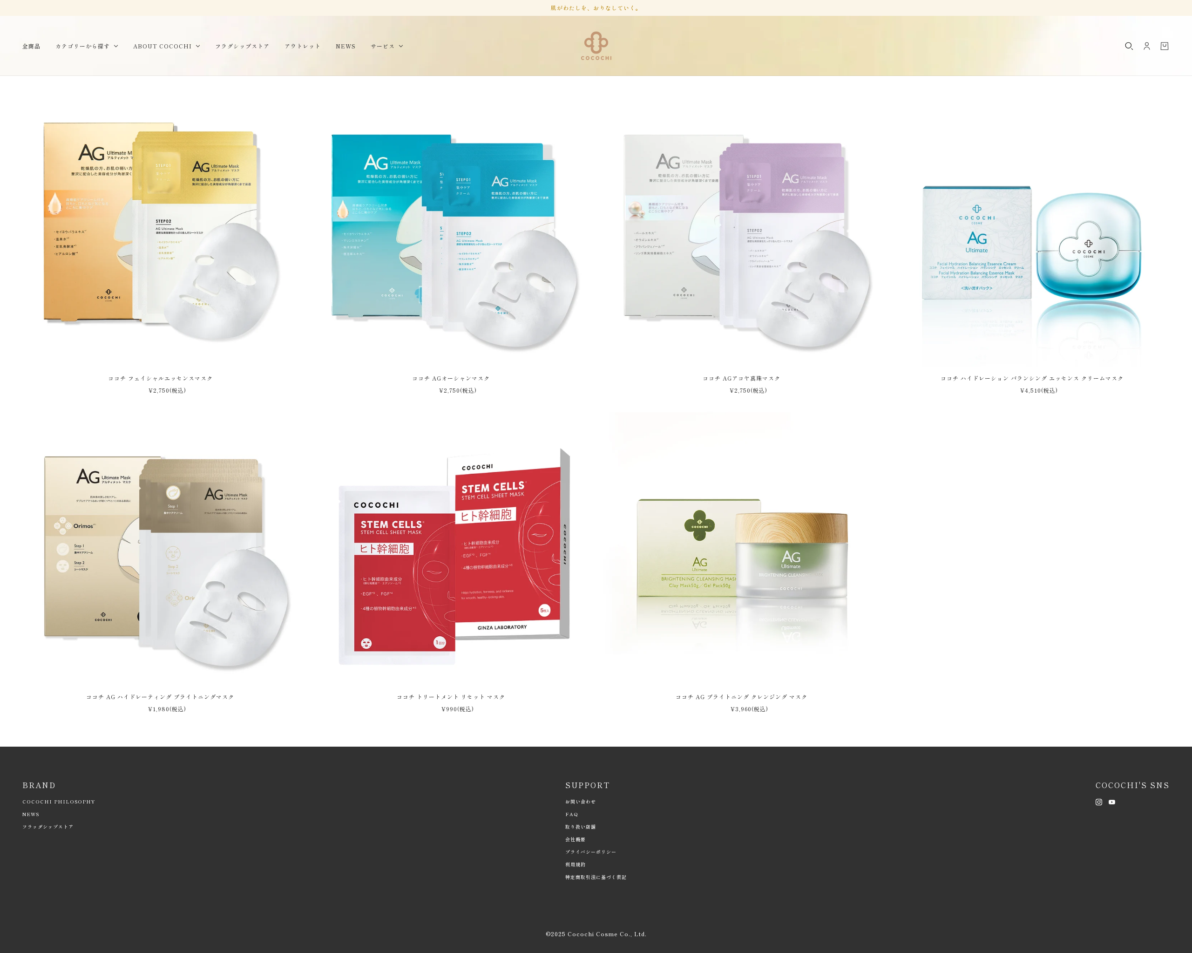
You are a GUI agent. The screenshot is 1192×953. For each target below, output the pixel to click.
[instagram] (1099, 801)
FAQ (571, 813)
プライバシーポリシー (590, 851)
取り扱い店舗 (580, 826)
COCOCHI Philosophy (58, 801)
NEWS (30, 813)
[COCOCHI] (596, 46)
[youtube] (1112, 801)
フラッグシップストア (48, 826)
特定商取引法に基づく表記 (596, 876)
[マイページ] (1147, 46)
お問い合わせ (580, 801)
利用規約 (575, 864)
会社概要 (575, 839)
